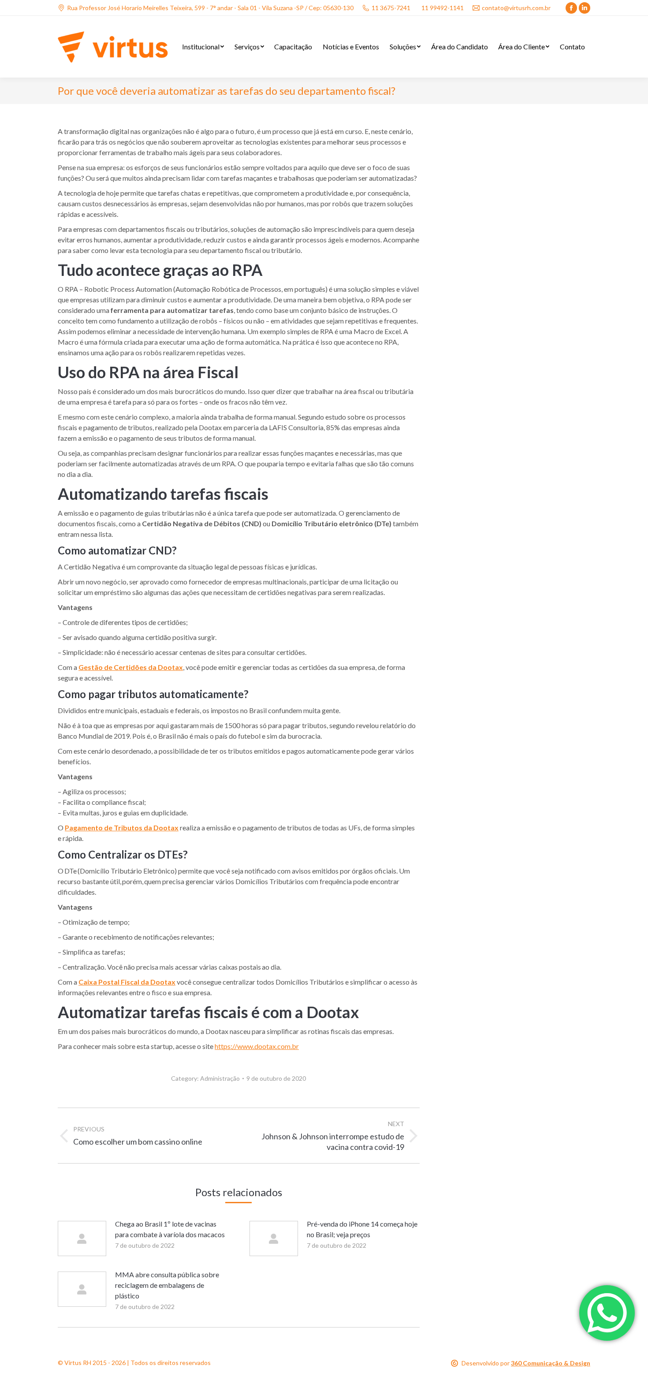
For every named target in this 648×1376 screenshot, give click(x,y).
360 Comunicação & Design (550, 1363)
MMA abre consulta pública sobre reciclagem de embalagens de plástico (167, 1285)
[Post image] (82, 1238)
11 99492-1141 (442, 7)
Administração (220, 1078)
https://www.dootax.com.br (257, 1046)
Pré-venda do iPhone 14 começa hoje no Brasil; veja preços (362, 1229)
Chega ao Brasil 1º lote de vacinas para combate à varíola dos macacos (170, 1229)
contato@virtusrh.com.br (516, 7)
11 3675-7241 (391, 7)
